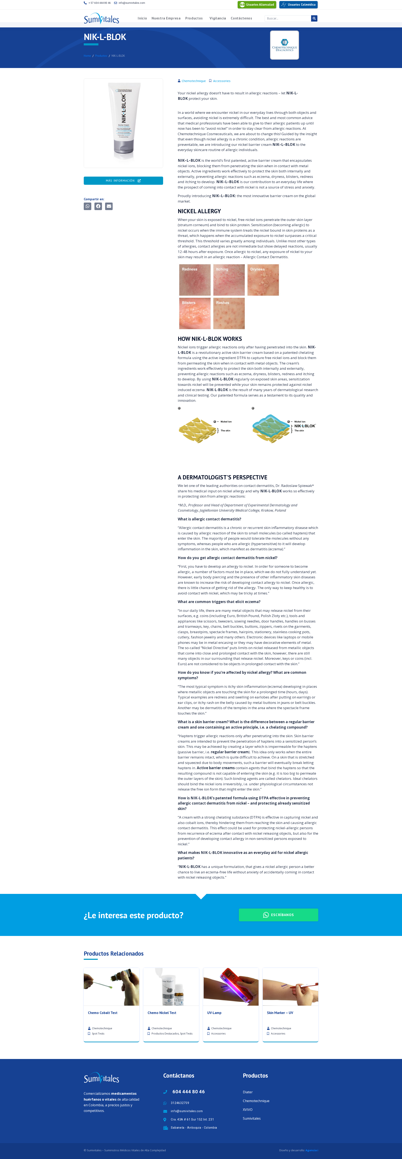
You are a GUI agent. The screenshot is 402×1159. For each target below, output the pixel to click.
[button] (87, 206)
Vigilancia (218, 18)
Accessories (218, 1033)
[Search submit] (314, 18)
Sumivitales (252, 1118)
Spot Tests (98, 1033)
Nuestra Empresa (166, 18)
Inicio (142, 18)
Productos (194, 18)
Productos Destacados (165, 1033)
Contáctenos (241, 18)
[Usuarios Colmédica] (284, 4)
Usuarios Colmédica (302, 4)
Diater (248, 1092)
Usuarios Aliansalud (260, 4)
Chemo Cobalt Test (102, 1012)
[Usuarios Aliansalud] (242, 4)
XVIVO (248, 1109)
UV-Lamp (214, 1012)
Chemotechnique (256, 1101)
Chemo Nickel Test (162, 1012)
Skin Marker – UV (280, 1012)
